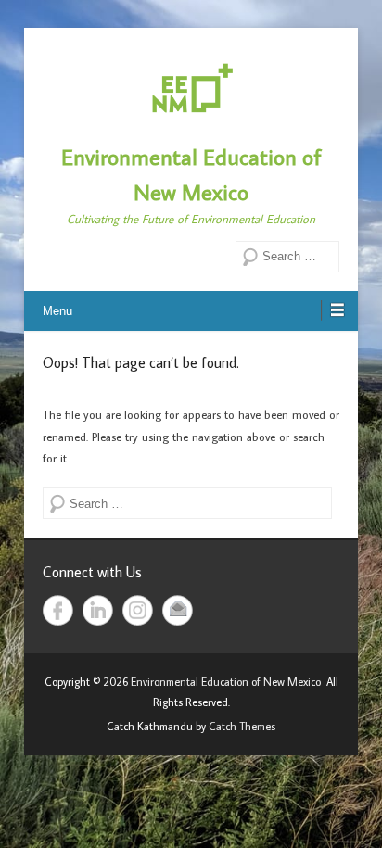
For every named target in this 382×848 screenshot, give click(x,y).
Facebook (58, 610)
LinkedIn (98, 610)
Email (177, 610)
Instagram (137, 610)
